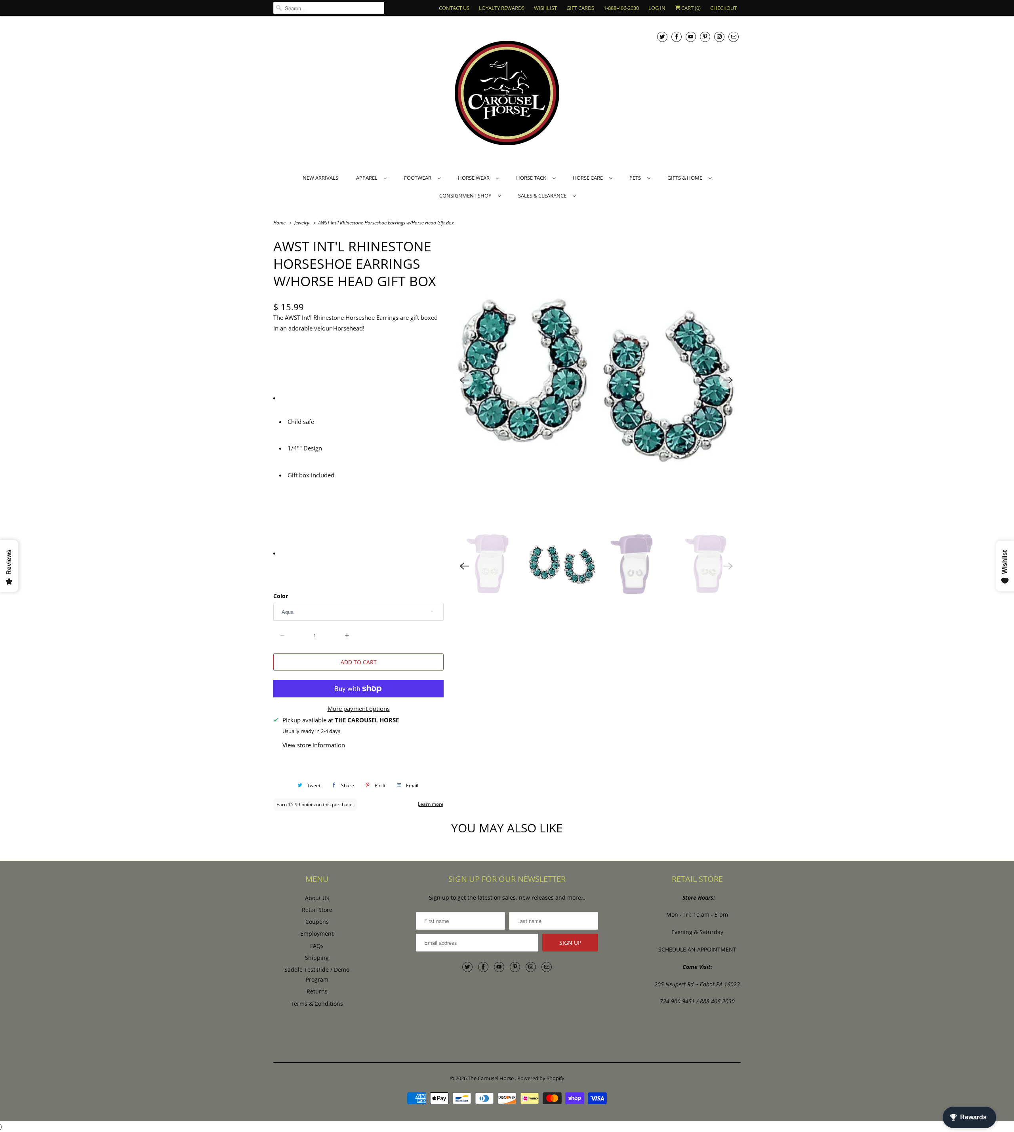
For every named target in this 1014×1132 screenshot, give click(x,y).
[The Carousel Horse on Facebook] (676, 37)
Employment (317, 933)
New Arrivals (320, 177)
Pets (636, 177)
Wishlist (545, 7)
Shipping (317, 957)
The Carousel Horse (491, 1078)
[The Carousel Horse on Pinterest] (705, 37)
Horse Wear (475, 177)
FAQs (317, 946)
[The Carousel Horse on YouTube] (691, 37)
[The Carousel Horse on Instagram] (719, 37)
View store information (313, 745)
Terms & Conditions (317, 1003)
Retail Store (317, 910)
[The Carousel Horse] (507, 94)
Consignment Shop (466, 195)
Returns (317, 991)
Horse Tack (532, 177)
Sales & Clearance (543, 195)
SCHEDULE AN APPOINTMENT (697, 949)
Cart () (690, 7)
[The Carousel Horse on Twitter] (662, 37)
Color (280, 596)
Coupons (317, 921)
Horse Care (589, 177)
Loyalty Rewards (501, 7)
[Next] (728, 380)
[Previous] (464, 380)
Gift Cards (580, 7)
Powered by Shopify (540, 1078)
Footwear (419, 177)
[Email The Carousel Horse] (733, 37)
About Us (317, 898)
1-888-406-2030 (621, 7)
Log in (656, 7)
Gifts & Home (686, 177)
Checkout (723, 7)
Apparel (368, 177)
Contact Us (454, 7)
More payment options (359, 708)
